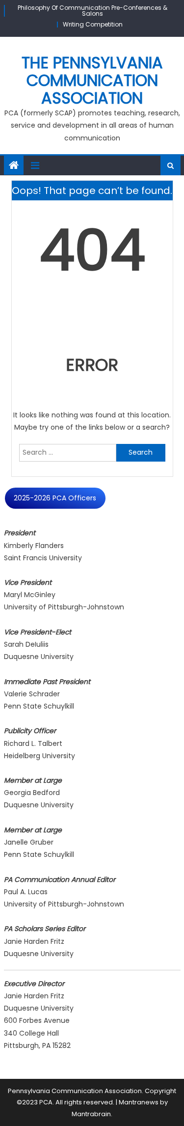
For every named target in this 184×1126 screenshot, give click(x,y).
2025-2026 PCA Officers (55, 498)
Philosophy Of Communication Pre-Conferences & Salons (92, 10)
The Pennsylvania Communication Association (92, 80)
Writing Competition (93, 24)
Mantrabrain (91, 1114)
